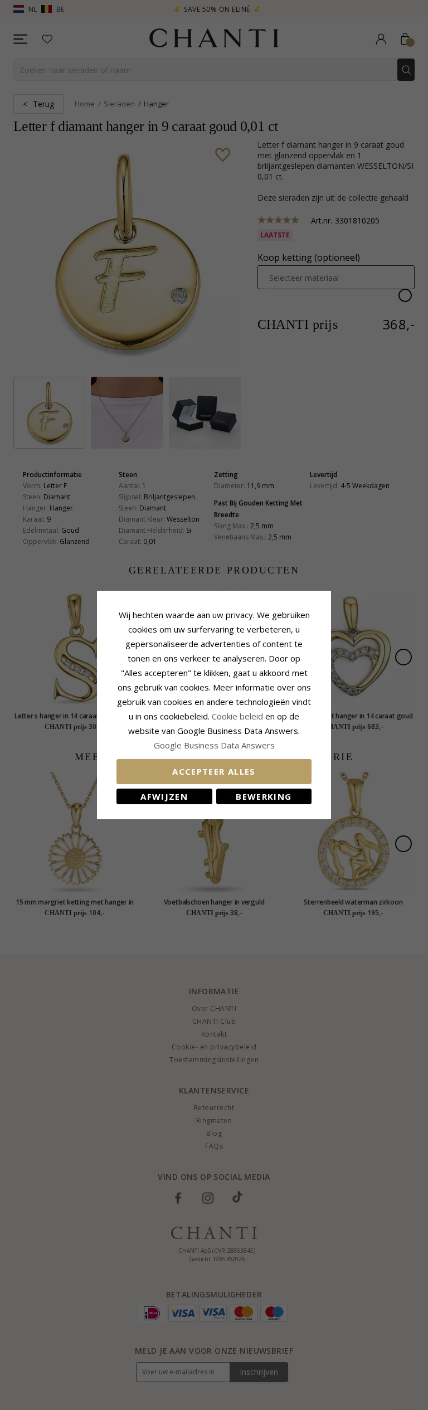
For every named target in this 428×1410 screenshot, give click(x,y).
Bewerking (263, 796)
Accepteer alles (213, 771)
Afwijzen (164, 796)
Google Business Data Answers (214, 745)
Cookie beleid (238, 716)
